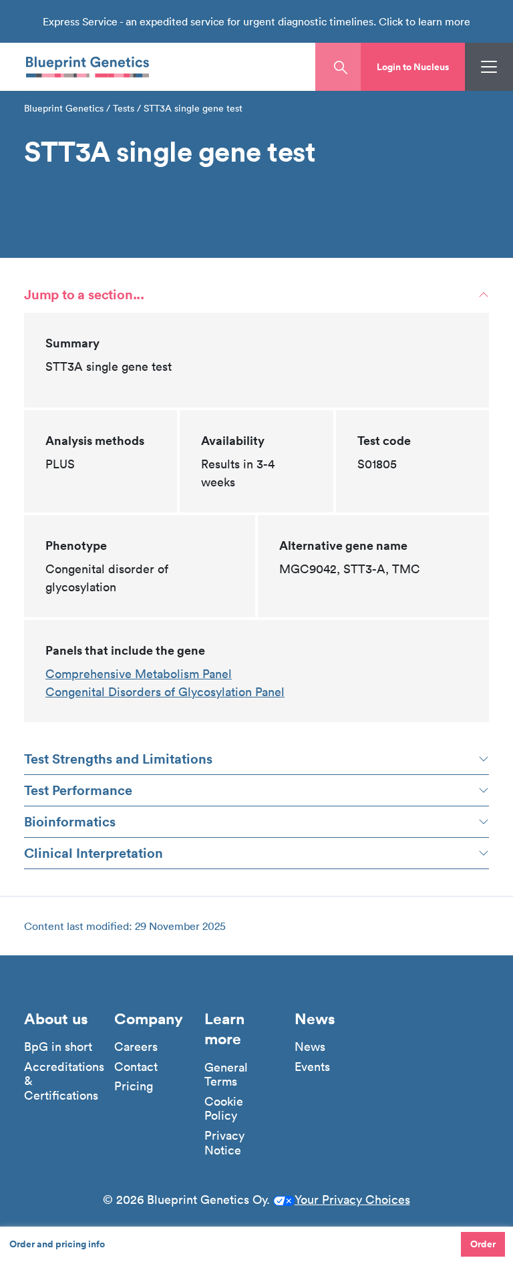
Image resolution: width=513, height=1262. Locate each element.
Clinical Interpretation (93, 853)
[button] (413, 67)
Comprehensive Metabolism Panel (138, 673)
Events (312, 1067)
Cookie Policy (223, 1108)
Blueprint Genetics (64, 108)
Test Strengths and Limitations (118, 759)
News (310, 1047)
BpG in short (58, 1047)
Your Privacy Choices (352, 1199)
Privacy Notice (224, 1142)
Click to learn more (424, 21)
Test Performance (78, 790)
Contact (136, 1067)
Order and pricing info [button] (57, 1244)
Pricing (133, 1086)
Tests (123, 108)
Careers (136, 1047)
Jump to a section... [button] (84, 294)
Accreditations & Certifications (64, 1081)
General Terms (226, 1074)
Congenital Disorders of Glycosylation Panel (165, 691)
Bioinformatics (70, 821)
